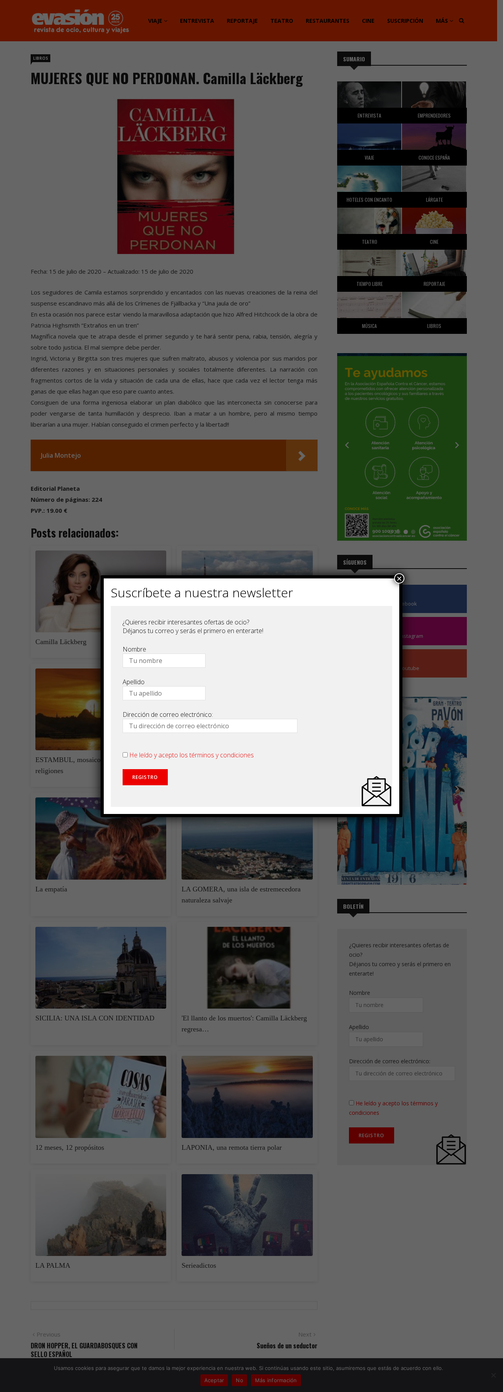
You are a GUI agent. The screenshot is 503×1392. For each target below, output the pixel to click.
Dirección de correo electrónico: (168, 714)
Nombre (134, 649)
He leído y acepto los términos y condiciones (191, 755)
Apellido (134, 682)
